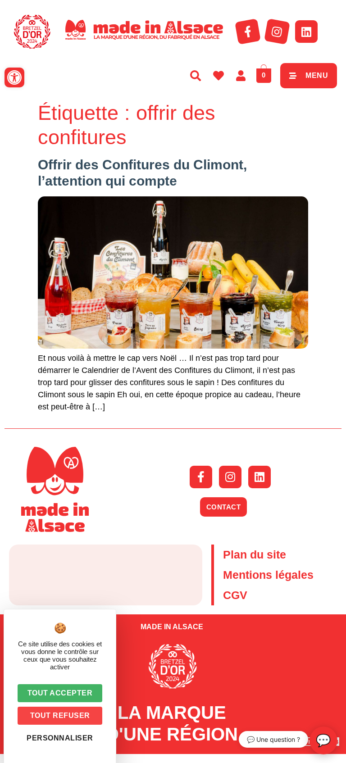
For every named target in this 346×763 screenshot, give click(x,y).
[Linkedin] (306, 31)
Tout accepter (60, 693)
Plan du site (254, 554)
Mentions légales (268, 574)
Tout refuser (60, 715)
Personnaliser (60, 738)
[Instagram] (277, 31)
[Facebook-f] (248, 31)
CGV (235, 595)
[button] (14, 77)
